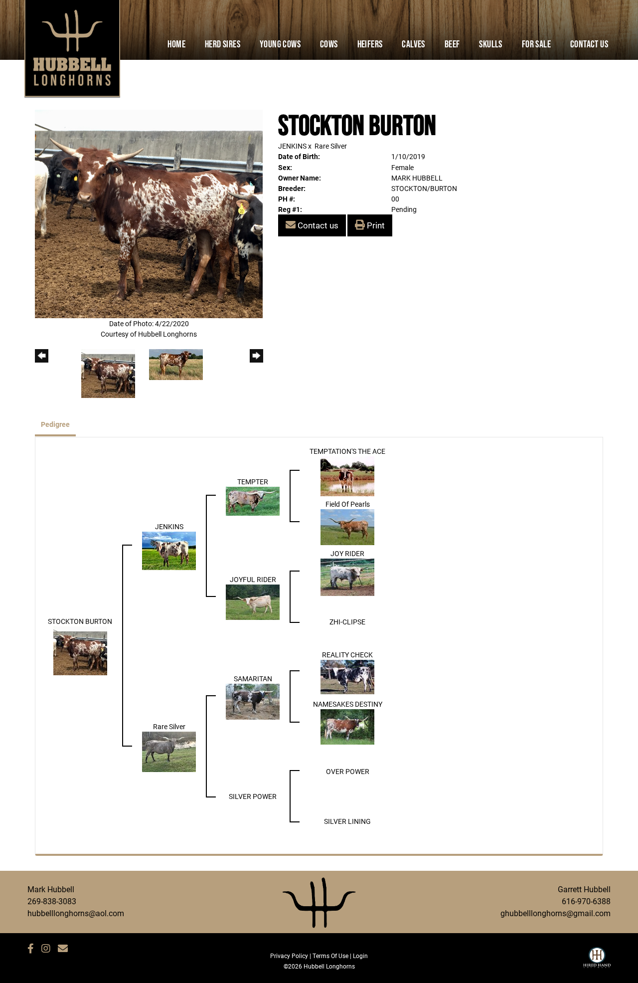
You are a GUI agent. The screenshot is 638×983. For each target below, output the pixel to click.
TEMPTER (252, 481)
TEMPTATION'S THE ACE (347, 451)
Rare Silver (331, 146)
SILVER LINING (347, 821)
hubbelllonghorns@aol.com (75, 913)
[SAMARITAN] (253, 701)
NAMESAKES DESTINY (347, 704)
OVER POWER (347, 771)
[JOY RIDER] (347, 576)
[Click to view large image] (149, 213)
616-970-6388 (586, 901)
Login (360, 956)
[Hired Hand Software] (597, 962)
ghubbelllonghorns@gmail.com (555, 913)
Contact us (317, 225)
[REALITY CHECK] (347, 676)
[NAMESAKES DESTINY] (347, 726)
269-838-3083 (51, 901)
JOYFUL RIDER (253, 579)
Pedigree (55, 424)
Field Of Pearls (347, 504)
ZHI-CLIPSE (347, 621)
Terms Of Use (330, 956)
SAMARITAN (253, 678)
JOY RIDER (347, 553)
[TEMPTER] (253, 500)
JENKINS (292, 146)
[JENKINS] (169, 550)
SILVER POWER (253, 796)
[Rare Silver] (169, 751)
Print (375, 225)
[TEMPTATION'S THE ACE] (347, 475)
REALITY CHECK (347, 654)
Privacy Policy (289, 956)
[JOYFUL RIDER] (253, 601)
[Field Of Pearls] (347, 526)
